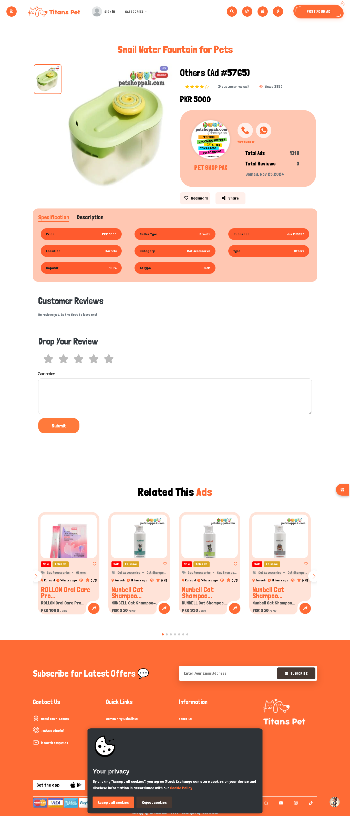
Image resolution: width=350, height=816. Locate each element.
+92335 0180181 (52, 731)
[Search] (232, 11)
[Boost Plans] (278, 11)
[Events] (263, 11)
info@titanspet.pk (54, 743)
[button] (163, 634)
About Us (185, 719)
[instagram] (295, 803)
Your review (46, 373)
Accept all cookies (113, 802)
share (233, 198)
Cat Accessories (58, 572)
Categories (134, 11)
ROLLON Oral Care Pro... (65, 593)
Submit (59, 426)
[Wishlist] (93, 564)
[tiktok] (310, 803)
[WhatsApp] (263, 130)
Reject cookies (154, 802)
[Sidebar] (11, 11)
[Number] (245, 130)
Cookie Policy (181, 788)
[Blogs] (247, 11)
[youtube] (280, 803)
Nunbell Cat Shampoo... (127, 593)
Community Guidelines (122, 719)
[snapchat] (265, 803)
